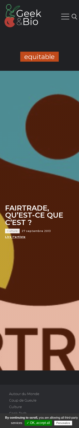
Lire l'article (15, 236)
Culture (15, 407)
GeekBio (28, 17)
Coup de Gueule (22, 400)
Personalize (63, 423)
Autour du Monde (24, 394)
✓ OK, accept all (38, 423)
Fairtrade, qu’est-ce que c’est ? (34, 215)
